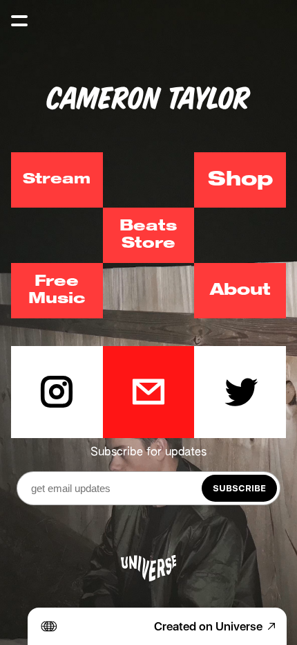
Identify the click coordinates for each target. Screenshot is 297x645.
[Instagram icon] (57, 392)
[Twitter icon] (240, 392)
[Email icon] (149, 392)
